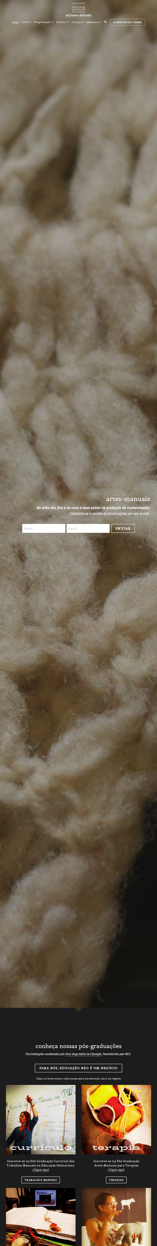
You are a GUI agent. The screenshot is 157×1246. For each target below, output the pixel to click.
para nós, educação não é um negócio (78, 1068)
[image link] (78, 7)
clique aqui (40, 1170)
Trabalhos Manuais (41, 1179)
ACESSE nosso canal (127, 22)
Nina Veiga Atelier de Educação (83, 1054)
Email (72, 528)
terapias (116, 1179)
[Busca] (105, 22)
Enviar (123, 528)
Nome (28, 528)
